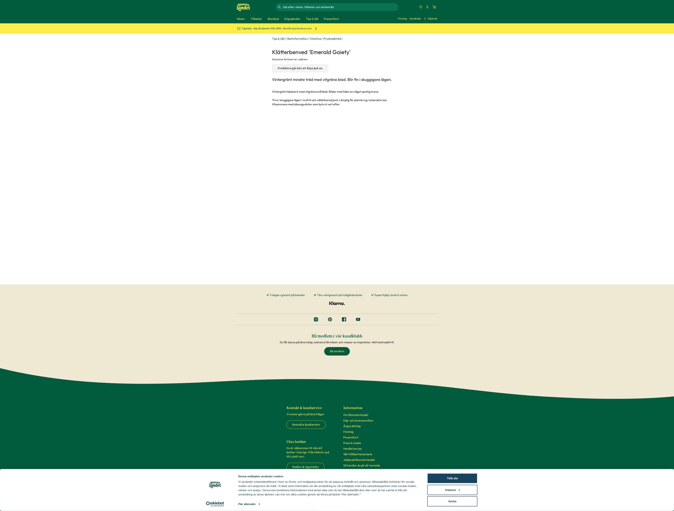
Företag (402, 18)
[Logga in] (427, 7)
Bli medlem (337, 351)
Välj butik (432, 18)
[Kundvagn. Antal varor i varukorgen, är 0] (434, 7)
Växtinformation (297, 38)
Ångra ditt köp (352, 426)
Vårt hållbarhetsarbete (357, 454)
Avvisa (452, 501)
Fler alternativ (247, 504)
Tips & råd (278, 38)
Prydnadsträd (332, 38)
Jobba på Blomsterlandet (359, 460)
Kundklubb (415, 18)
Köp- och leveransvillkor (358, 420)
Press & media (352, 443)
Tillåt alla (452, 478)
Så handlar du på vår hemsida (361, 465)
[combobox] (340, 7)
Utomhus (315, 38)
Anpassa (450, 489)
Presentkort (350, 437)
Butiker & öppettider (305, 467)
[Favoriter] (420, 7)
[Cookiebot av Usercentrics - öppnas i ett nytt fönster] (215, 504)
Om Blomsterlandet (355, 415)
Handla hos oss (352, 448)
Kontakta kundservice (306, 424)
